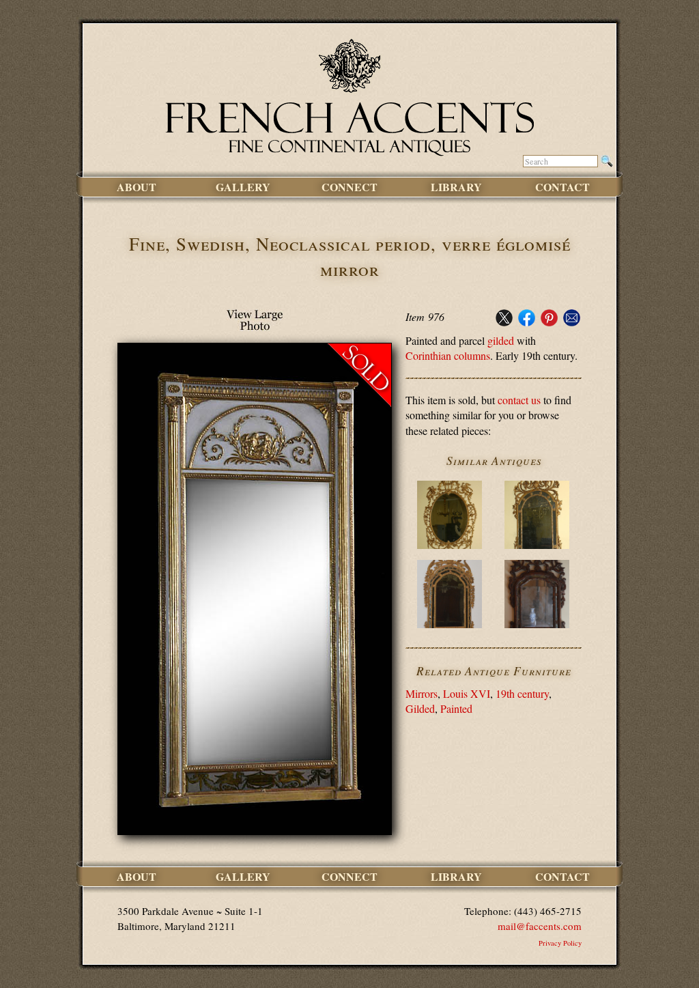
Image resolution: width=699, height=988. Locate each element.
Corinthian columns (447, 355)
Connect (349, 187)
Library (456, 187)
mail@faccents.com (540, 926)
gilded (500, 340)
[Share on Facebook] (527, 322)
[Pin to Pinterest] (549, 322)
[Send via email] (572, 322)
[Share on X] (504, 322)
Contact (562, 187)
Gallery (243, 187)
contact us (519, 400)
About (136, 187)
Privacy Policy (560, 943)
